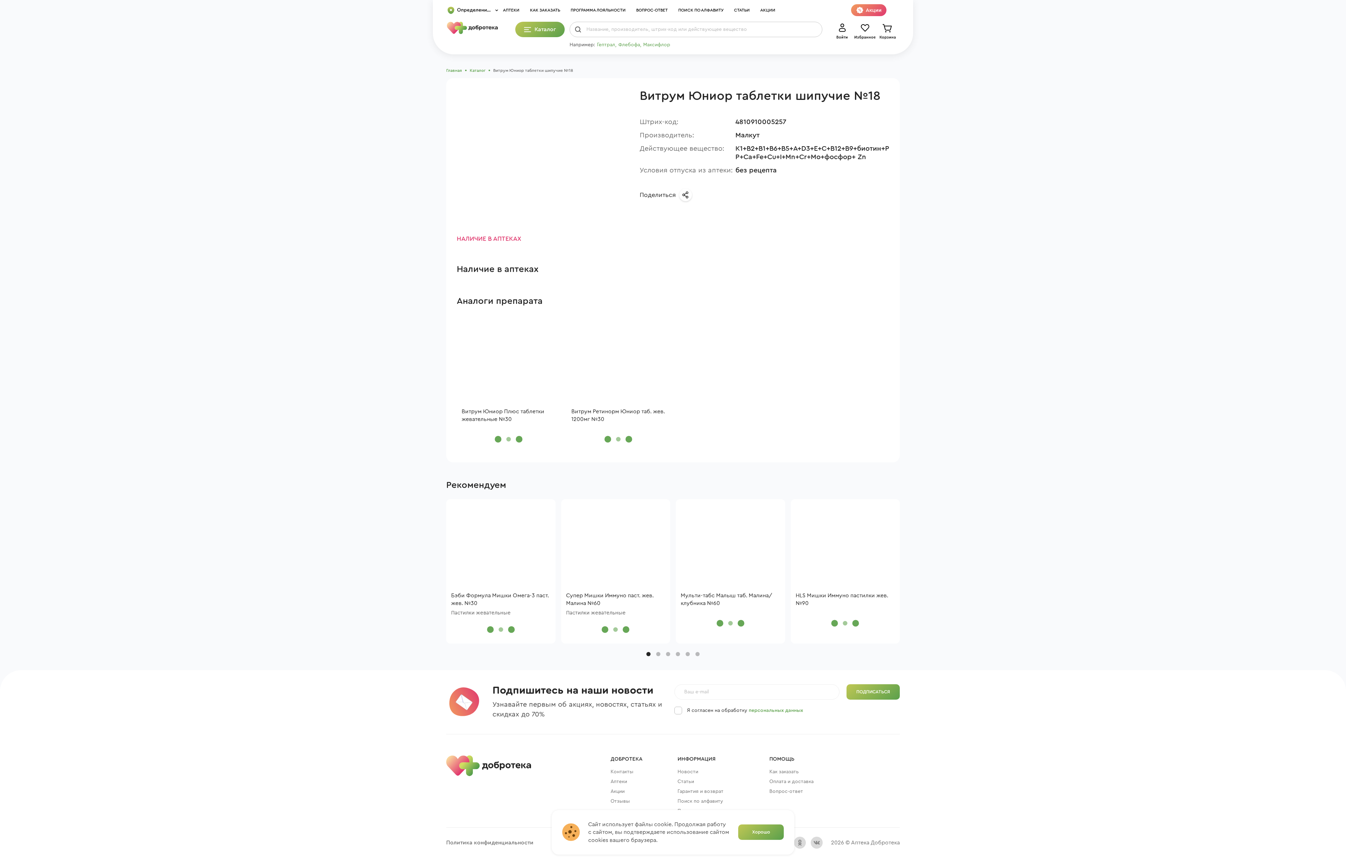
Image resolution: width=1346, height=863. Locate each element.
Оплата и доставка (791, 781)
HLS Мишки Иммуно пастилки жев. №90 (842, 599)
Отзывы (620, 801)
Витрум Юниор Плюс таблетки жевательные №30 (503, 415)
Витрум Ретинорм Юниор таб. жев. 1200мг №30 (618, 415)
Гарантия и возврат (700, 791)
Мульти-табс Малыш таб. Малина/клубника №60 (726, 599)
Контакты (622, 771)
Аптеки (511, 10)
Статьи (742, 10)
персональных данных (776, 710)
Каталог (477, 70)
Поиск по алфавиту (700, 10)
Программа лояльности (598, 10)
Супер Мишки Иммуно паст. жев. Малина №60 (610, 599)
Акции (767, 10)
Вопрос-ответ (652, 10)
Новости (688, 771)
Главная (454, 70)
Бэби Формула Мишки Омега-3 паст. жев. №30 (500, 599)
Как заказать (545, 10)
